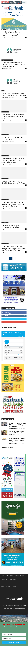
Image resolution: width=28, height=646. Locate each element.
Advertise (13, 586)
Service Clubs (13, 579)
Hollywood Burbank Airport (7, 60)
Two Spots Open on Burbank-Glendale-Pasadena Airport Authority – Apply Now (11, 34)
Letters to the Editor (13, 443)
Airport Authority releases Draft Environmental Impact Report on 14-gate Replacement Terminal (13, 248)
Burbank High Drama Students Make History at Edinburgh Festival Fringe (17, 424)
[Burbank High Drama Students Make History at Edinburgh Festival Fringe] (4, 424)
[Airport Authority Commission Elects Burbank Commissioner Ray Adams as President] (14, 51)
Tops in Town (4, 579)
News (3, 90)
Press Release (4, 37)
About (2, 586)
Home (2, 575)
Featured (22, 575)
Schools (17, 575)
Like (10, 313)
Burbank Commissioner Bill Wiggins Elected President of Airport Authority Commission (13, 160)
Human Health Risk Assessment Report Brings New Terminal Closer (13, 94)
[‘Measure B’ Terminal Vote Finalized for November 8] (14, 129)
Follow (23, 315)
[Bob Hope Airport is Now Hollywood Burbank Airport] (14, 217)
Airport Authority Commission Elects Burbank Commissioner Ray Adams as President (13, 64)
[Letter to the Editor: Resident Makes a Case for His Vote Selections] (4, 439)
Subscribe (23, 322)
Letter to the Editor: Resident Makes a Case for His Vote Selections (17, 440)
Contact (8, 586)
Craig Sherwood (4, 97)
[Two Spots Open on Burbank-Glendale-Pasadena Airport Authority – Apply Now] (14, 24)
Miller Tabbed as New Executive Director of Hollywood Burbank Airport (12, 116)
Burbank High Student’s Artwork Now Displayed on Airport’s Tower (13, 182)
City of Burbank (5, 29)
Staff (2, 185)
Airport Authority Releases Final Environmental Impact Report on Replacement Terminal (12, 204)
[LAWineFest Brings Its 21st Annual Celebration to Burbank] (4, 432)
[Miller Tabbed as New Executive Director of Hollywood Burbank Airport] (14, 106)
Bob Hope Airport (5, 111)
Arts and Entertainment (13, 428)
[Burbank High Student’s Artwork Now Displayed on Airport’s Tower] (14, 173)
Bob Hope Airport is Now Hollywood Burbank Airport (10, 226)
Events (10, 434)
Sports (11, 575)
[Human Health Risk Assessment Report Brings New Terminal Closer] (14, 81)
